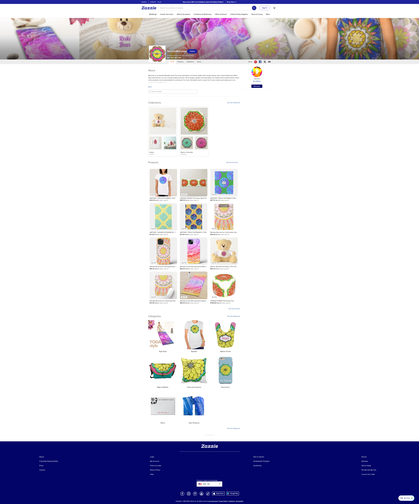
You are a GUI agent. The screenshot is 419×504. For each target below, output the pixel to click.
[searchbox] (207, 7)
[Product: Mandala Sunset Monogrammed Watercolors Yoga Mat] (193, 285)
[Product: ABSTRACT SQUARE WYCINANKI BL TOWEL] (163, 217)
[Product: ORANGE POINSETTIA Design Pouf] (224, 285)
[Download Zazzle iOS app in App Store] (218, 493)
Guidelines (231, 501)
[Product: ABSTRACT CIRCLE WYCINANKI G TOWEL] (193, 217)
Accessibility (239, 501)
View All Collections (233, 103)
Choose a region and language (207, 480)
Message (257, 86)
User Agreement (213, 501)
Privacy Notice (223, 501)
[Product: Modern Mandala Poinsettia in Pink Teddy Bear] (224, 251)
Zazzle (144, 2)
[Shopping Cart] (274, 7)
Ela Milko (257, 81)
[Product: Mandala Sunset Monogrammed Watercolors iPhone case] (193, 251)
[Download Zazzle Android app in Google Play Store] (232, 493)
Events (153, 2)
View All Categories (233, 316)
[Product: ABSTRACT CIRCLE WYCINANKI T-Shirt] (163, 182)
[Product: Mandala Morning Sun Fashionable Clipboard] (224, 217)
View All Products (232, 162)
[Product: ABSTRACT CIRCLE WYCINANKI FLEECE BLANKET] (224, 182)
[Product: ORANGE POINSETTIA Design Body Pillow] (193, 182)
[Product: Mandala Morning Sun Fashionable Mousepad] (163, 285)
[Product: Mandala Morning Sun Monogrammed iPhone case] (163, 251)
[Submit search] (254, 8)
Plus (159, 2)
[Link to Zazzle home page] (149, 8)
